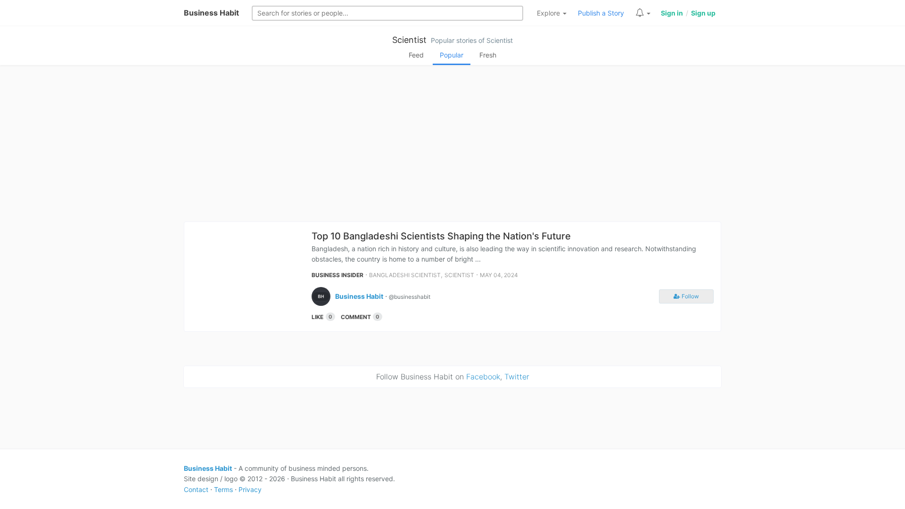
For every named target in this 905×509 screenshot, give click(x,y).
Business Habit (211, 12)
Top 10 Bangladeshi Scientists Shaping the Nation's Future (441, 236)
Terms (223, 489)
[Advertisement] (452, 146)
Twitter (516, 376)
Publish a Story (601, 13)
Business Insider (337, 275)
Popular (451, 55)
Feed (416, 55)
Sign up (703, 13)
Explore (549, 13)
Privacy (250, 489)
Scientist (409, 40)
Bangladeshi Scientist (405, 275)
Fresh (487, 55)
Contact (196, 489)
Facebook (483, 376)
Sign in (672, 13)
